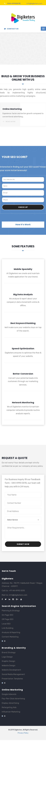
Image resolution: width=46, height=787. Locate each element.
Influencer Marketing (14, 108)
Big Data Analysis (23, 304)
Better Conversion (23, 384)
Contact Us (12, 29)
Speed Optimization (23, 357)
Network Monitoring (23, 412)
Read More (8, 56)
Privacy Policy (23, 733)
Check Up (23, 207)
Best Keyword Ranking (23, 331)
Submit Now (23, 544)
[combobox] (23, 519)
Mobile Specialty (23, 277)
